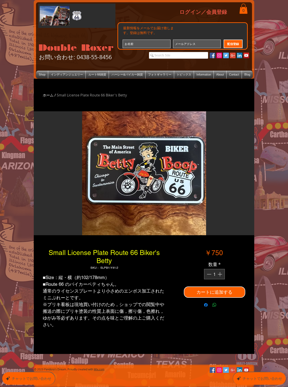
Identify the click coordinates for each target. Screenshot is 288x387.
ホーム (48, 95)
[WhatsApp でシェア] (214, 305)
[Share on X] (223, 305)
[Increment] (220, 274)
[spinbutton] (214, 274)
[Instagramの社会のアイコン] (219, 55)
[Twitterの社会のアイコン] (226, 55)
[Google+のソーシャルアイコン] (233, 55)
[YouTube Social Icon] (246, 55)
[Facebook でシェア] (206, 305)
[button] (243, 9)
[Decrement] (208, 274)
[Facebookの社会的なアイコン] (212, 55)
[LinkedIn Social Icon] (239, 55)
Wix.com (99, 369)
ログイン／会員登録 (203, 11)
